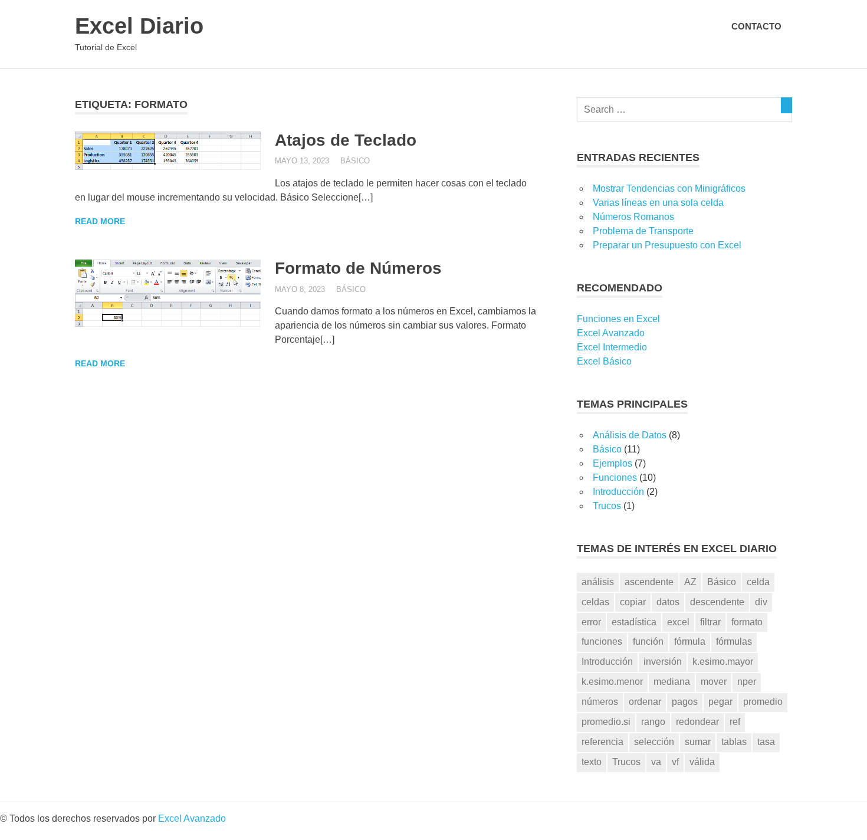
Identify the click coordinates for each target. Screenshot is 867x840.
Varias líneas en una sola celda (658, 203)
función (648, 641)
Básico (355, 160)
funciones (602, 641)
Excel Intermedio (612, 347)
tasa (766, 742)
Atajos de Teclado (345, 140)
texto (592, 762)
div (761, 602)
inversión (662, 662)
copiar (633, 602)
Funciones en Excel (618, 319)
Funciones (615, 477)
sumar (698, 742)
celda (758, 582)
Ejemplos (612, 463)
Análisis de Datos (629, 435)
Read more (100, 221)
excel (678, 622)
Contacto (756, 26)
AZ (690, 582)
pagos (685, 702)
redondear (697, 722)
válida (702, 762)
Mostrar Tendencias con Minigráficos (669, 188)
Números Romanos (633, 217)
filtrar (710, 622)
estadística (634, 622)
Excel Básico (604, 361)
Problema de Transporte (643, 231)
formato (747, 622)
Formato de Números (358, 268)
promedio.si (606, 722)
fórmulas (734, 641)
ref (735, 722)
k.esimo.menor (612, 682)
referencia (602, 742)
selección (654, 742)
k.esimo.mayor (722, 662)
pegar (720, 702)
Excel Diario (139, 26)
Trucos (607, 506)
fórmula (689, 641)
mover (714, 682)
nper (746, 682)
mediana (671, 682)
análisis (598, 582)
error (591, 622)
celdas (595, 602)
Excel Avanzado (611, 333)
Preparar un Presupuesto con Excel (667, 245)
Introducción (618, 492)
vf (675, 762)
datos (667, 602)
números (600, 702)
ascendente (649, 582)
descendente (717, 602)
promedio (763, 702)
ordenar (645, 702)
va (656, 762)
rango (653, 722)
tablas (734, 742)
